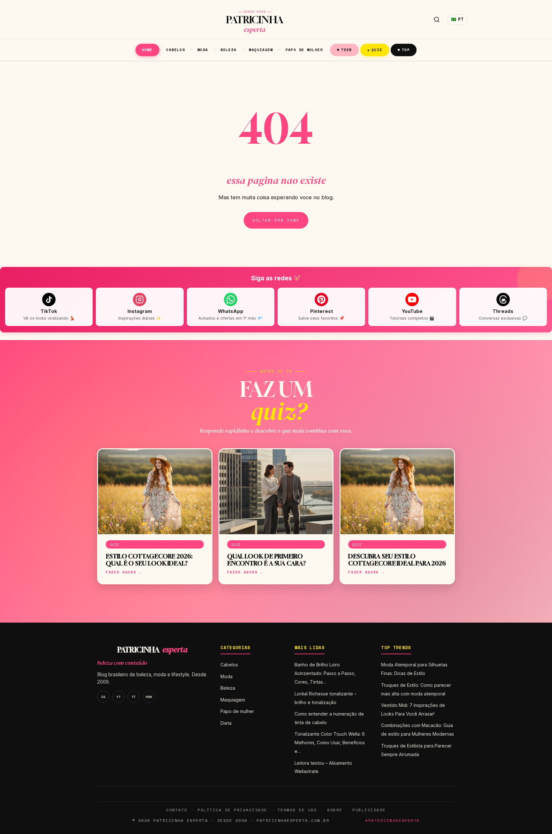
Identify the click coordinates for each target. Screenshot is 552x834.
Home (147, 49)
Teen (344, 49)
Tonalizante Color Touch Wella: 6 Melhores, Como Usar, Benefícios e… (330, 742)
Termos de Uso (297, 810)
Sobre (334, 810)
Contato (176, 810)
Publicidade (369, 810)
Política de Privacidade (232, 810)
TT (134, 696)
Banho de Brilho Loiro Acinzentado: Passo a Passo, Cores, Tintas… (325, 673)
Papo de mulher (304, 49)
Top (403, 49)
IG (103, 696)
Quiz (374, 49)
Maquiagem (261, 49)
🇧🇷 (457, 19)
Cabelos (175, 49)
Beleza (228, 49)
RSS (149, 696)
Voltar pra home (276, 220)
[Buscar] (436, 19)
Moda (202, 49)
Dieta (226, 723)
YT (118, 696)
